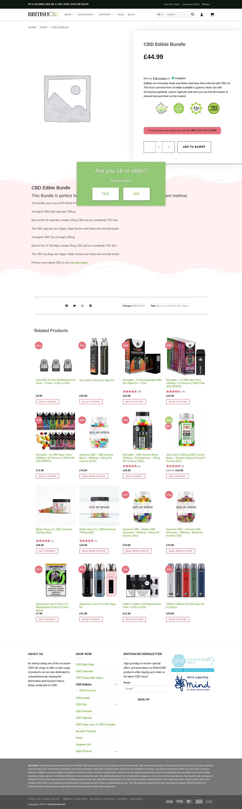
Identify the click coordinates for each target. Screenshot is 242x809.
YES (105, 194)
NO (136, 194)
